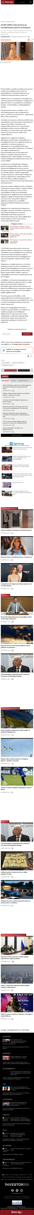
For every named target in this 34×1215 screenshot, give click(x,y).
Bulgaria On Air (22, 1174)
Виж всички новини (17, 435)
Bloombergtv (9, 1069)
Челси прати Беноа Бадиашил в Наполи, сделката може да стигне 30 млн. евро (20, 1088)
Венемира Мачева (6, 40)
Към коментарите (23, 370)
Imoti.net (24, 1177)
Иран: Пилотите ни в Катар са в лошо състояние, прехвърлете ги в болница (15, 407)
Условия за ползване (22, 1198)
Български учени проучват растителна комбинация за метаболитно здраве (17, 1135)
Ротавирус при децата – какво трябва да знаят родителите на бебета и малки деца (16, 1139)
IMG (3, 1174)
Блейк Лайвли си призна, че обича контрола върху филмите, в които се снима (21, 228)
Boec (23, 1179)
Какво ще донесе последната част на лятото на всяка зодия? (20, 1163)
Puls (5, 1130)
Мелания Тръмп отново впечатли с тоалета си (16, 557)
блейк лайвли (6, 362)
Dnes (11, 1174)
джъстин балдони (18, 362)
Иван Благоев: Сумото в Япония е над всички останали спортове (22, 448)
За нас (7, 1196)
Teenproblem (9, 1159)
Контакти (18, 1196)
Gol (4, 1084)
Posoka (20, 1179)
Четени (13, 380)
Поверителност (9, 1198)
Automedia (7, 1099)
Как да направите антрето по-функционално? (16, 530)
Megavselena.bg (29, 1179)
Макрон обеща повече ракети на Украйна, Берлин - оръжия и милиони (16, 394)
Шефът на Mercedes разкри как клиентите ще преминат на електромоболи (18, 1104)
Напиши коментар (10, 370)
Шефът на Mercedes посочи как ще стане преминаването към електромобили (21, 458)
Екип (11, 1196)
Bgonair (6, 1053)
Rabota (28, 1177)
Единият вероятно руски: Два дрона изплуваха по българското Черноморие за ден (16, 414)
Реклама (25, 1196)
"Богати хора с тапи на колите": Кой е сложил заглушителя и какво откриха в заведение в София (22, 475)
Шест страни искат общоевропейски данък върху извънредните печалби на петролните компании (14, 1041)
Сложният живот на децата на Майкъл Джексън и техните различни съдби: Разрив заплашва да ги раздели (20, 1119)
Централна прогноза (18, 482)
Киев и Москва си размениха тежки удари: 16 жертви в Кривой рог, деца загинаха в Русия (17, 386)
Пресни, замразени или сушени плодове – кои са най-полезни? (21, 465)
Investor (7, 1036)
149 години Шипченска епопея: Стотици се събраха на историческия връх (22, 493)
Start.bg (9, 1179)
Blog (6, 1179)
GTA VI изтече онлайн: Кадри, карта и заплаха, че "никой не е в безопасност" (15, 422)
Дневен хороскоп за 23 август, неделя (13, 1154)
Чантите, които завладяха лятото (12, 1168)
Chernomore (15, 1179)
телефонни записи (7, 365)
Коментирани (23, 380)
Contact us (31, 1208)
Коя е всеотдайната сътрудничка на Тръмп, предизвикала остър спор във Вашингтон (20, 1073)
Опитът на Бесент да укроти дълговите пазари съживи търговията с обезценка (16, 1078)
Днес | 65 (22, 2)
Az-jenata (7, 1145)
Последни (5, 380)
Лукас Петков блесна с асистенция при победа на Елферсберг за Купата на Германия (16, 1093)
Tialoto (6, 1115)
